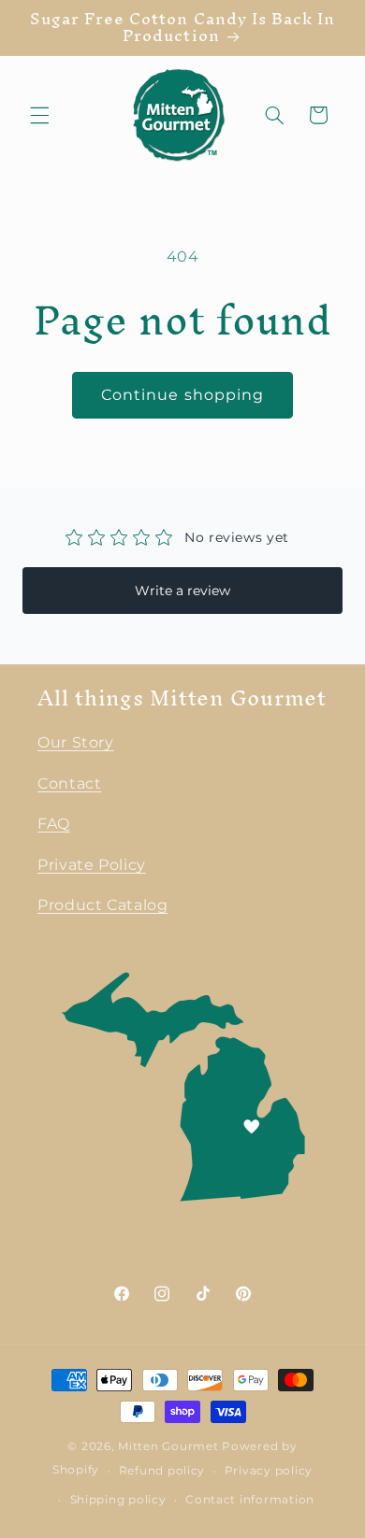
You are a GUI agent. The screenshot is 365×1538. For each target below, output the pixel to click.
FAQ (53, 824)
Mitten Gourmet (168, 1446)
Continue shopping (182, 395)
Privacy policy (269, 1470)
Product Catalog (102, 905)
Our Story (75, 742)
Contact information (249, 1499)
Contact (69, 783)
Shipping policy (118, 1499)
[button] (39, 114)
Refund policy (162, 1470)
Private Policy (91, 865)
